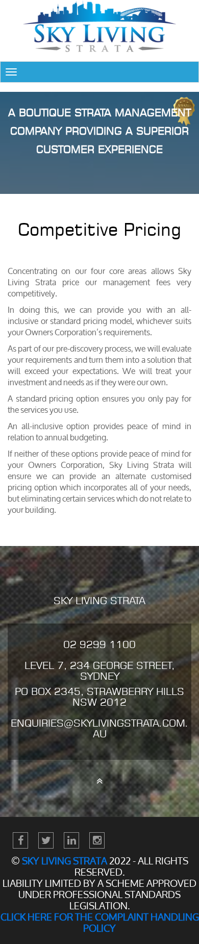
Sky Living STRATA (64, 861)
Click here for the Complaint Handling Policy (100, 922)
